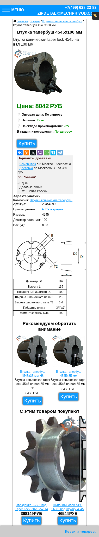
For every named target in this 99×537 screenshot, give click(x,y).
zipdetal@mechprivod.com (67, 13)
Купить (27, 143)
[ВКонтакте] (20, 152)
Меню (17, 10)
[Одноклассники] (26, 152)
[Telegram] (60, 152)
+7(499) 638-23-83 (81, 8)
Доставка (26, 168)
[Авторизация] (95, 16)
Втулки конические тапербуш (51, 200)
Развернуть (54, 209)
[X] (33, 152)
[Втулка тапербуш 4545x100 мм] (40, 74)
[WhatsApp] (47, 152)
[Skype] (53, 152)
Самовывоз (27, 164)
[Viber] (40, 152)
